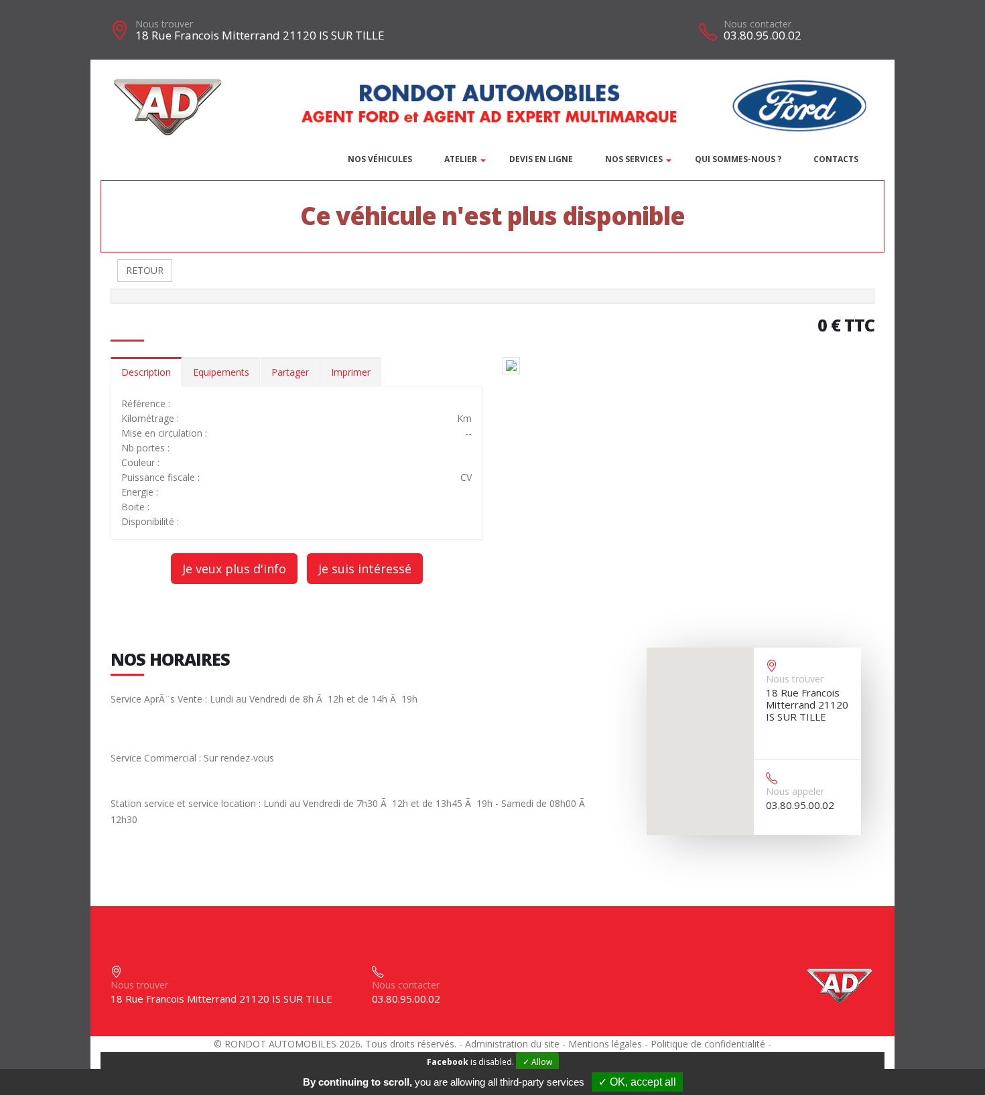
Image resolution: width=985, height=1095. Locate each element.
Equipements (221, 372)
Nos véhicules (380, 159)
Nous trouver (164, 23)
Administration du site (512, 1043)
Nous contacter (757, 23)
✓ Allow (537, 1062)
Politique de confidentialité (708, 1043)
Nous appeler (795, 791)
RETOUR (144, 270)
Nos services (634, 159)
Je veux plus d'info (234, 569)
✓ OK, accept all (637, 1082)
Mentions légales (605, 1043)
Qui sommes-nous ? (738, 159)
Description (146, 372)
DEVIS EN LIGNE (541, 159)
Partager (290, 372)
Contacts (835, 159)
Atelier (460, 159)
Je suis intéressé (364, 569)
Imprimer (351, 372)
